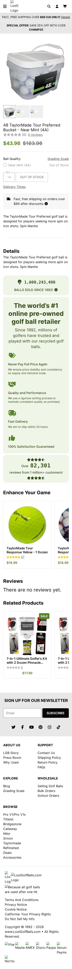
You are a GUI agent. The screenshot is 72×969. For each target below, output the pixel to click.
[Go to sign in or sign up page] (57, 6)
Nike (6, 834)
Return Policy (48, 762)
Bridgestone (12, 824)
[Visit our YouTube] (32, 727)
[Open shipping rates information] (46, 203)
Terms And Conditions (21, 900)
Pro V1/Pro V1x (14, 814)
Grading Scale (58, 159)
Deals (7, 853)
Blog (6, 786)
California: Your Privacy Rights (28, 914)
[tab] (9, 111)
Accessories (12, 857)
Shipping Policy (49, 758)
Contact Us (46, 753)
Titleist (8, 819)
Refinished (11, 848)
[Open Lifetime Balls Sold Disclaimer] (56, 290)
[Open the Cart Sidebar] (65, 6)
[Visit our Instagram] (50, 727)
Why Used (11, 762)
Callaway (10, 829)
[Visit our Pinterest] (41, 727)
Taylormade (12, 843)
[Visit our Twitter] (14, 727)
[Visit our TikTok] (59, 727)
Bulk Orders (46, 791)
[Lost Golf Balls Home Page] (14, 10)
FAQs (41, 767)
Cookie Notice (16, 909)
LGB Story (11, 753)
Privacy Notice (16, 905)
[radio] (36, 165)
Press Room (12, 758)
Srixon (8, 838)
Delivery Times (14, 187)
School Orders (48, 796)
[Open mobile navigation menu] (5, 6)
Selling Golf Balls (50, 786)
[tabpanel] (36, 71)
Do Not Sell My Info (20, 919)
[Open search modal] (49, 6)
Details (65, 17)
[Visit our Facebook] (23, 727)
